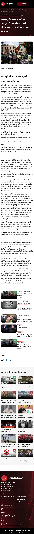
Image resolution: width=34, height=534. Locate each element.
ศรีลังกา (8, 355)
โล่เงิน (19, 317)
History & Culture (22, 496)
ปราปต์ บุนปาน (27, 306)
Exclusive (20, 301)
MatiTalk (20, 330)
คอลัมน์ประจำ (6, 15)
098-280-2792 (8, 505)
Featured (20, 291)
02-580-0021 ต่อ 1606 (10, 507)
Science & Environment (8, 496)
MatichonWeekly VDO (22, 327)
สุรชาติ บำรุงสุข (27, 291)
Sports (18, 502)
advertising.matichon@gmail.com (14, 509)
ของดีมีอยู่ (20, 303)
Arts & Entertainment (23, 494)
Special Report (18, 15)
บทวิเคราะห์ (20, 306)
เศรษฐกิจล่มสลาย (16, 355)
